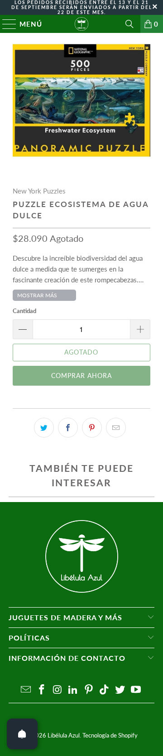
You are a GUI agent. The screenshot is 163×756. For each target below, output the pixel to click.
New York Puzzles (39, 191)
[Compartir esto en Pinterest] (92, 428)
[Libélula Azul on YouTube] (136, 690)
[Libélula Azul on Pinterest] (89, 690)
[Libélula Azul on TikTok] (104, 690)
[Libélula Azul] (81, 24)
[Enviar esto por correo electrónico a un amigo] (116, 428)
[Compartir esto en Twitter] (44, 428)
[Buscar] (129, 24)
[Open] (22, 734)
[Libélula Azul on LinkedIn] (73, 690)
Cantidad (24, 310)
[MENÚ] (5, 24)
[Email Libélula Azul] (26, 690)
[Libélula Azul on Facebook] (41, 690)
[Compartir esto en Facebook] (68, 428)
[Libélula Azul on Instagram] (57, 690)
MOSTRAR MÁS (37, 295)
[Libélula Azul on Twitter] (120, 690)
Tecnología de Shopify (110, 735)
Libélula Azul (64, 735)
